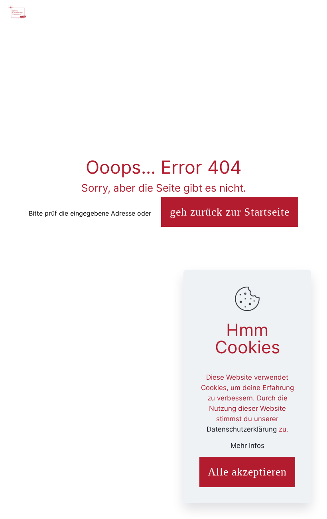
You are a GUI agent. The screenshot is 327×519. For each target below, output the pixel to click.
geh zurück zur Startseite (230, 212)
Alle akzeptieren (247, 472)
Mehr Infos (247, 446)
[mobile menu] (314, 12)
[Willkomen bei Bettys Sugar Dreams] (17, 12)
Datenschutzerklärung (243, 429)
